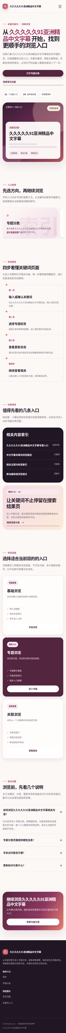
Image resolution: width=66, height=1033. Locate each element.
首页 (5, 976)
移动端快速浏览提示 (16, 474)
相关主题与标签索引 (16, 464)
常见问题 (7, 996)
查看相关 (33, 750)
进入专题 (33, 688)
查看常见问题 (9, 81)
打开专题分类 (33, 73)
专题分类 (7, 983)
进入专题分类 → (15, 232)
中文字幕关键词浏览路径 (19, 454)
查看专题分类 (33, 921)
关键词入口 (8, 1002)
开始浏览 (33, 627)
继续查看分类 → (15, 522)
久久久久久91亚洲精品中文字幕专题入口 (27, 445)
